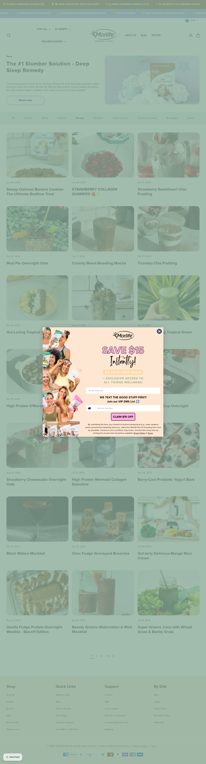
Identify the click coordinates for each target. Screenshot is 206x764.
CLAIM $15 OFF (123, 417)
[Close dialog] (159, 331)
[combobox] (91, 408)
